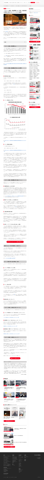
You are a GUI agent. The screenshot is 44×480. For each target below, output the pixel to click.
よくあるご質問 (20, 471)
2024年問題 (6, 31)
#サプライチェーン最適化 (36, 65)
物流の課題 (13, 2)
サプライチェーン (21, 2)
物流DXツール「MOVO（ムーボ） (15, 358)
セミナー (27, 2)
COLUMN (5, 8)
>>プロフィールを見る (23, 374)
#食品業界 (31, 79)
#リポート (31, 69)
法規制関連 (18, 2)
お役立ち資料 (37, 2)
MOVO (24, 2)
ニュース (25, 458)
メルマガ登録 (32, 2)
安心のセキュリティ (20, 470)
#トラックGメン (31, 68)
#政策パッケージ (35, 72)
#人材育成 (38, 69)
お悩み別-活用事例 (14, 460)
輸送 (6, 55)
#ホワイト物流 (35, 68)
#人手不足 (34, 69)
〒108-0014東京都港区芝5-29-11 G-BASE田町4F (38, 458)
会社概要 (25, 457)
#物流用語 (35, 76)
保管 (14, 294)
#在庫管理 (31, 72)
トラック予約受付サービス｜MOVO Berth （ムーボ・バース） (11, 317)
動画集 (13, 462)
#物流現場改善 (31, 76)
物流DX (15, 2)
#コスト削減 (31, 65)
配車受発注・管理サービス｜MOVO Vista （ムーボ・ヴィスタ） (11, 333)
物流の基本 (10, 2)
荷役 (15, 206)
